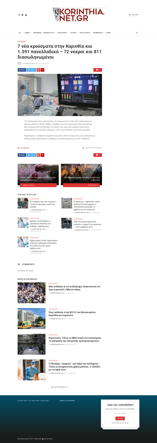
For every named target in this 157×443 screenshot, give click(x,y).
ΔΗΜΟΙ (27, 33)
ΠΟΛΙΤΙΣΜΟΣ (62, 33)
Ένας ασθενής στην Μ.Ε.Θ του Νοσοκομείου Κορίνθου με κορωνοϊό (72, 314)
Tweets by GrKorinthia (67, 401)
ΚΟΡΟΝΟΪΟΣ (22, 41)
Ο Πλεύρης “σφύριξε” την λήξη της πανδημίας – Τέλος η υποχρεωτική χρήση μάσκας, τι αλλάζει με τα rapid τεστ (74, 366)
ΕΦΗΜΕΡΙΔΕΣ (97, 33)
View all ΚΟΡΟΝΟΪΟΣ (58, 387)
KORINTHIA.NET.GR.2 (31, 63)
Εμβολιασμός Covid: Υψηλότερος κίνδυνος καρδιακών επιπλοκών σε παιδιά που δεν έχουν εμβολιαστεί (43, 244)
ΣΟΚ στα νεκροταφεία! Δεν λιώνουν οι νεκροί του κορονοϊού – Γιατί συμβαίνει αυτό (87, 224)
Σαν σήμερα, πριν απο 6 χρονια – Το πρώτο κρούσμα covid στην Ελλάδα (43, 204)
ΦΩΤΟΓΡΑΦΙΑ (85, 33)
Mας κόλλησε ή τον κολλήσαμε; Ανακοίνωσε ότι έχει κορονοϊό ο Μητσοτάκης (74, 288)
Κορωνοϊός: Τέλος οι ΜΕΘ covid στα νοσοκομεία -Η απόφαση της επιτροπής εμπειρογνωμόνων (75, 339)
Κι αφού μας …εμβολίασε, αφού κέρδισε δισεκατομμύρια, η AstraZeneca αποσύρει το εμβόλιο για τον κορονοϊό (87, 206)
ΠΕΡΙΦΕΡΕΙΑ (37, 33)
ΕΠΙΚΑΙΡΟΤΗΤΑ (48, 33)
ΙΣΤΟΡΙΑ (73, 33)
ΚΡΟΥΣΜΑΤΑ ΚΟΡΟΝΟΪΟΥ (94, 148)
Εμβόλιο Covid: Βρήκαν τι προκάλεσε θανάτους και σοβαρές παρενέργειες (40, 223)
